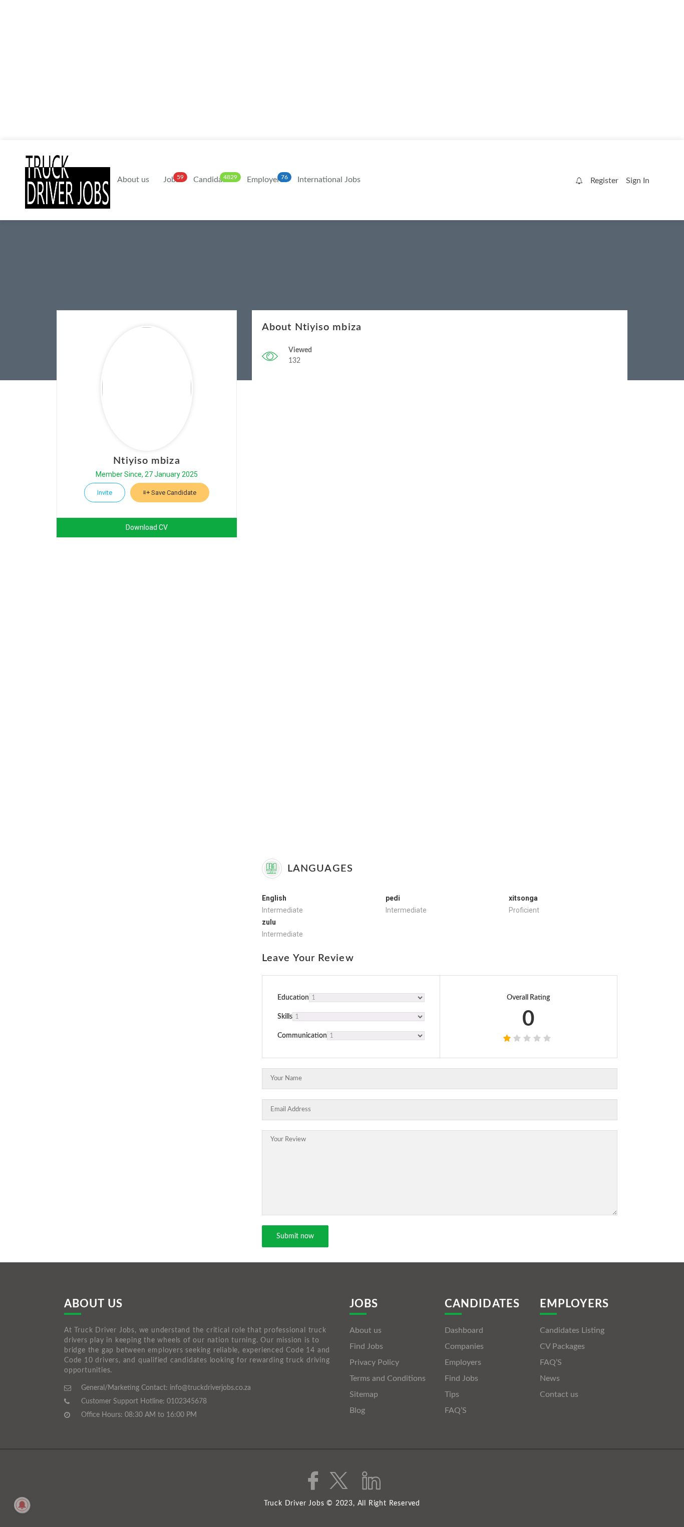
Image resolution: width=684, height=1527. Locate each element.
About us (133, 180)
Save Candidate (173, 492)
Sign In (637, 181)
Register (604, 181)
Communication (302, 1035)
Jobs (171, 180)
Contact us (559, 1394)
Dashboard (464, 1330)
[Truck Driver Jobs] (67, 181)
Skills (284, 1016)
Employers (265, 180)
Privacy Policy (374, 1362)
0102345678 (187, 1401)
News (550, 1378)
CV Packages (562, 1346)
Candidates (213, 180)
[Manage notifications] (22, 1505)
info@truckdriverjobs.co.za (210, 1387)
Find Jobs (366, 1346)
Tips (452, 1394)
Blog (357, 1410)
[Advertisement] (300, 70)
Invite (104, 492)
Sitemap (364, 1394)
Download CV (147, 527)
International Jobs (329, 180)
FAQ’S (456, 1410)
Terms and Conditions (388, 1378)
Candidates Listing (572, 1330)
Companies (464, 1346)
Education (293, 997)
